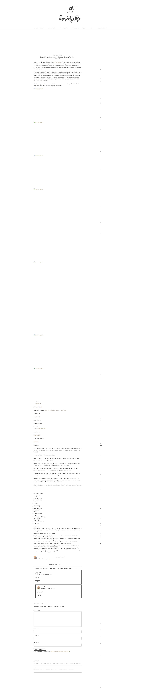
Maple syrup (36, 441)
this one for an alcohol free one (51, 410)
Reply (37, 581)
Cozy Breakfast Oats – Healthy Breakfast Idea (57, 57)
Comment (37, 610)
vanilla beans (63, 410)
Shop (91, 27)
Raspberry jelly (37, 435)
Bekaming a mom (39, 27)
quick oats (38, 403)
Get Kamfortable (69, 14)
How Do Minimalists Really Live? (100, 550)
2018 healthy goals (57, 62)
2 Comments (53, 564)
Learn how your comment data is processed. (60, 651)
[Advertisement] (70, 42)
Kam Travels (75, 27)
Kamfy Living (63, 27)
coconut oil (39, 406)
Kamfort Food (52, 27)
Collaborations (102, 27)
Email (36, 635)
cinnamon (39, 420)
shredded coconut (41, 428)
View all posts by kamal (45, 558)
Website (36, 642)
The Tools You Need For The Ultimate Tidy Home (100, 496)
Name (36, 629)
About (84, 27)
